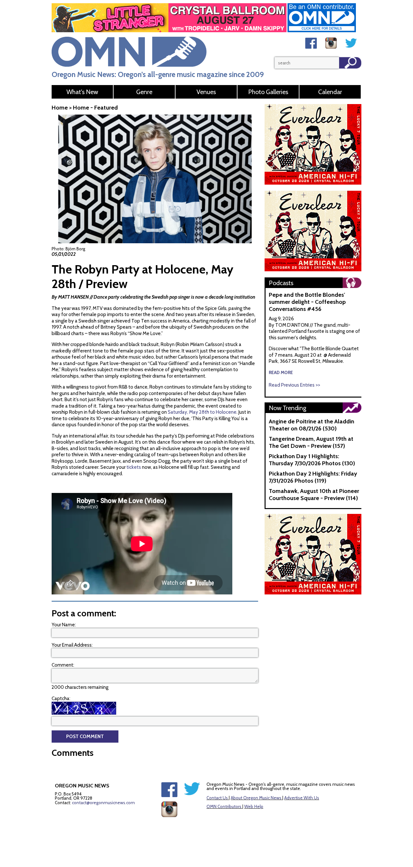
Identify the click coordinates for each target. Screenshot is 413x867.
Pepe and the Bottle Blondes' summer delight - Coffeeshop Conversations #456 (307, 302)
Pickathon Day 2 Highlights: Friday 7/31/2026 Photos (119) (313, 477)
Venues (206, 92)
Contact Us (217, 797)
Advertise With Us (301, 797)
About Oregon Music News (256, 797)
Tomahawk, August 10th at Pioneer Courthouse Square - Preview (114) (314, 494)
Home (60, 107)
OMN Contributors (223, 806)
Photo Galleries (268, 92)
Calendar (330, 92)
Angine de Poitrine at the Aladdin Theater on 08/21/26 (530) (311, 425)
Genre (144, 92)
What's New (82, 92)
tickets (133, 467)
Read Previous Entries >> (294, 385)
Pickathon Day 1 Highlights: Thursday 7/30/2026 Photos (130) (312, 460)
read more (281, 372)
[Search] (350, 63)
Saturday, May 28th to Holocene (202, 412)
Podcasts (281, 283)
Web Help (253, 806)
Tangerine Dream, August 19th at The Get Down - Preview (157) (311, 442)
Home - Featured (95, 107)
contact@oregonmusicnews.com (103, 802)
